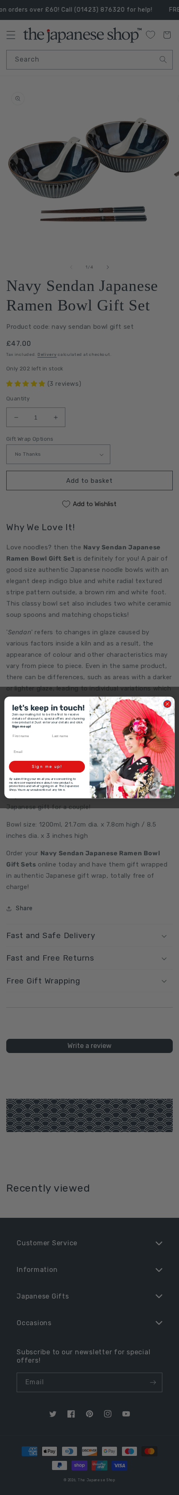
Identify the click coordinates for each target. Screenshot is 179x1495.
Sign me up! (47, 766)
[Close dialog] (167, 704)
